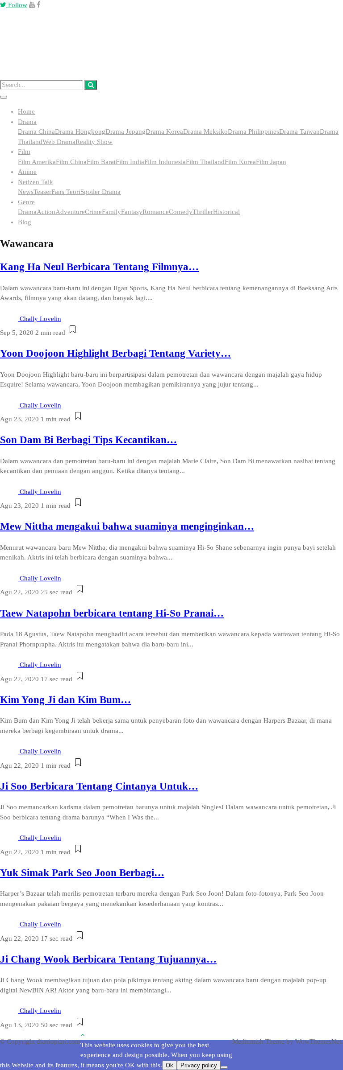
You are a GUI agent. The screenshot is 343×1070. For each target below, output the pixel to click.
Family (111, 211)
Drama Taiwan (299, 131)
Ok (169, 1065)
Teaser (42, 191)
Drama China (36, 131)
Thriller (202, 211)
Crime (93, 211)
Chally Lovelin (40, 318)
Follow (16, 4)
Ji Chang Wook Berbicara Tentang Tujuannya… (108, 959)
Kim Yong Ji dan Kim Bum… (65, 699)
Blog (24, 222)
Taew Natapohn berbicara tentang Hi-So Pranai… (112, 613)
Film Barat (101, 161)
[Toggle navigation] (3, 97)
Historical (226, 211)
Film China (71, 161)
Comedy (180, 211)
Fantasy (131, 211)
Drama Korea (164, 131)
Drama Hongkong (80, 131)
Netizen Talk (35, 181)
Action (46, 211)
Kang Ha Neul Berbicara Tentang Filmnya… (99, 266)
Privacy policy (198, 1065)
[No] (224, 1067)
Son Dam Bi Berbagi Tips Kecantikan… (88, 439)
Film (24, 151)
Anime (27, 171)
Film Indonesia (165, 161)
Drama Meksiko (205, 131)
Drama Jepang (125, 131)
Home (26, 111)
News (25, 191)
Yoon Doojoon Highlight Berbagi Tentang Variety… (115, 353)
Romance (155, 211)
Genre (26, 202)
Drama (27, 121)
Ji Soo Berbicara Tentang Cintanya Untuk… (99, 786)
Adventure (70, 211)
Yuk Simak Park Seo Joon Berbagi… (82, 872)
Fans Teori (65, 191)
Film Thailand (205, 161)
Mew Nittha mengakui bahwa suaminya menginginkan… (127, 526)
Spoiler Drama (100, 191)
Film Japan (271, 161)
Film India (130, 161)
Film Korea (240, 161)
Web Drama (58, 141)
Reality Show (94, 141)
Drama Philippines (253, 131)
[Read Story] (72, 332)
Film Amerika (37, 161)
